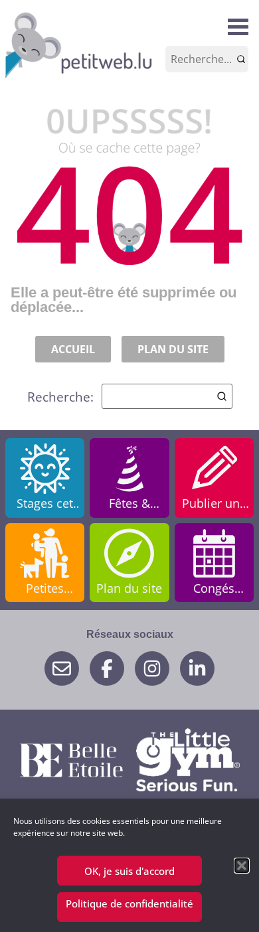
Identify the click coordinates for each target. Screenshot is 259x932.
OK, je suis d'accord (129, 871)
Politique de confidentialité (129, 903)
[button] (241, 865)
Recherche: (60, 397)
